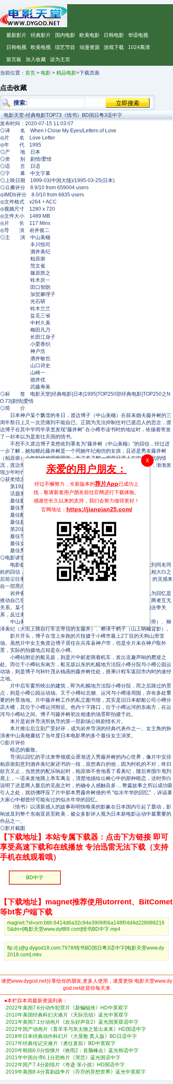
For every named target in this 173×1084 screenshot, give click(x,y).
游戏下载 (114, 47)
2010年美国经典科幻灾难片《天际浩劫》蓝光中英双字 (67, 1015)
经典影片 (41, 35)
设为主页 (60, 59)
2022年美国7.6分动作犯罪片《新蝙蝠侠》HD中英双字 (67, 1008)
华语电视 (138, 35)
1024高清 (139, 47)
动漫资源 (89, 47)
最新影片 (16, 35)
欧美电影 (89, 35)
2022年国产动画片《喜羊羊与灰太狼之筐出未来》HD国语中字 (76, 1029)
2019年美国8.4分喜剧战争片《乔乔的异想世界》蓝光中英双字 (76, 1072)
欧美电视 (41, 47)
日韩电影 (114, 35)
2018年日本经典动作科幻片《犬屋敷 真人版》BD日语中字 (71, 1036)
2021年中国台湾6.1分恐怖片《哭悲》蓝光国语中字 (63, 1058)
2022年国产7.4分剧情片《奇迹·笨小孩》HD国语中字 (65, 1065)
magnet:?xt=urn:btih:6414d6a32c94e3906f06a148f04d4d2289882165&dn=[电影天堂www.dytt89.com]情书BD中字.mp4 (86, 926)
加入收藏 (36, 59)
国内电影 (65, 35)
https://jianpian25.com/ (99, 509)
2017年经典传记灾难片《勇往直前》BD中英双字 (60, 1043)
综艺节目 (65, 47)
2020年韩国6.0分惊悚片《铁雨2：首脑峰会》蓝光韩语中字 (72, 1050)
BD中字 (34, 878)
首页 (30, 73)
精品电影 (66, 73)
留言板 (13, 59)
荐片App (106, 483)
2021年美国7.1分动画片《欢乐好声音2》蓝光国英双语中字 (72, 1022)
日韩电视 (16, 47)
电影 (46, 73)
